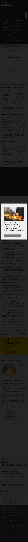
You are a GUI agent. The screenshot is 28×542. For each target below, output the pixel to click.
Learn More (12, 235)
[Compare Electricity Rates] (14, 221)
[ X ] (24, 205)
